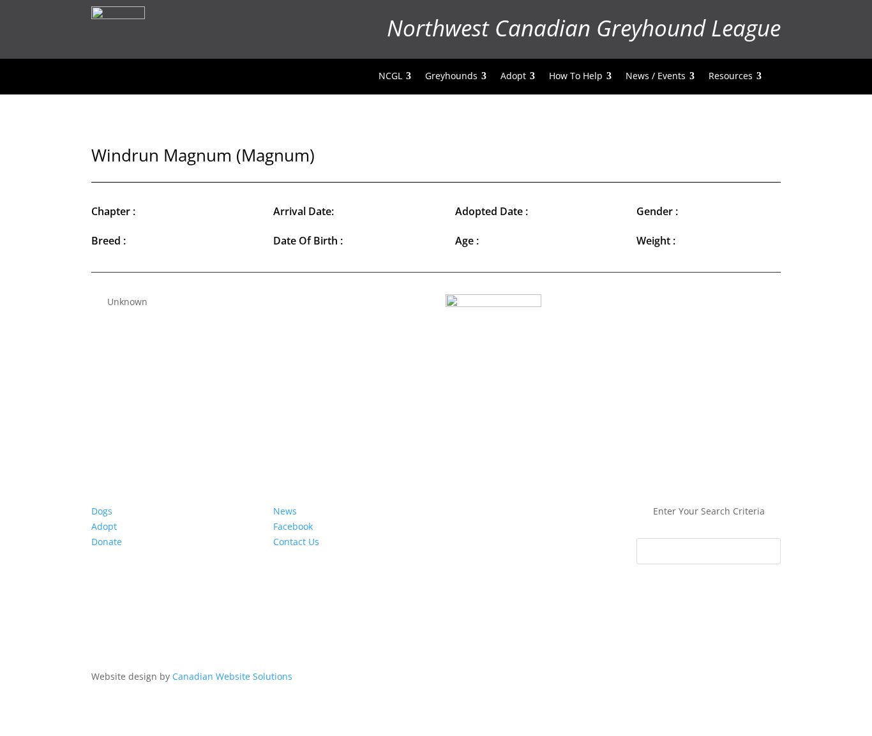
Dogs (101, 511)
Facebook (293, 526)
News (285, 511)
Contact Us (296, 542)
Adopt (104, 526)
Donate (106, 542)
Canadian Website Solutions (232, 676)
